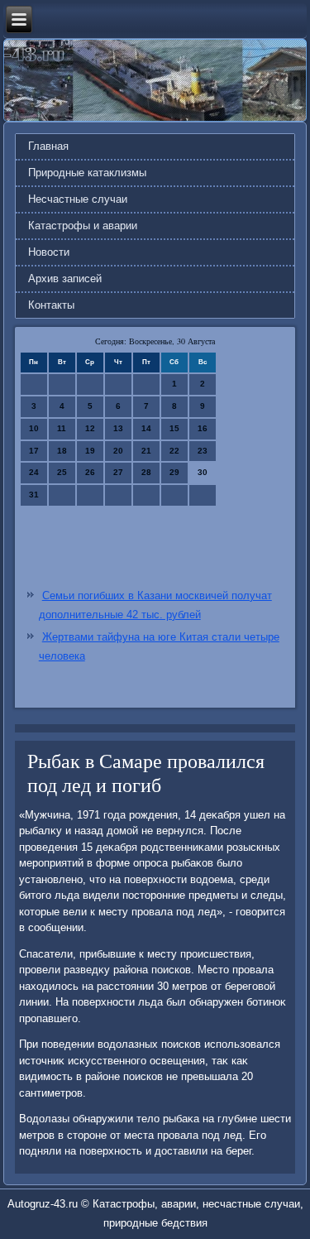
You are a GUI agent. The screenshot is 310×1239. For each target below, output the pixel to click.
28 (146, 472)
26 (90, 472)
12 (90, 428)
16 (202, 428)
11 (61, 428)
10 (34, 428)
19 (90, 450)
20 (118, 450)
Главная (48, 146)
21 (146, 450)
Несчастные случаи (77, 199)
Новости (48, 252)
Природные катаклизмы (87, 172)
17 (34, 450)
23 (202, 450)
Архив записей (65, 278)
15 (174, 428)
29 (174, 472)
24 (34, 472)
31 (34, 494)
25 (62, 472)
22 (174, 450)
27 (118, 472)
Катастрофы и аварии (82, 225)
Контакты (51, 305)
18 (62, 450)
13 (118, 428)
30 (202, 472)
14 (146, 428)
